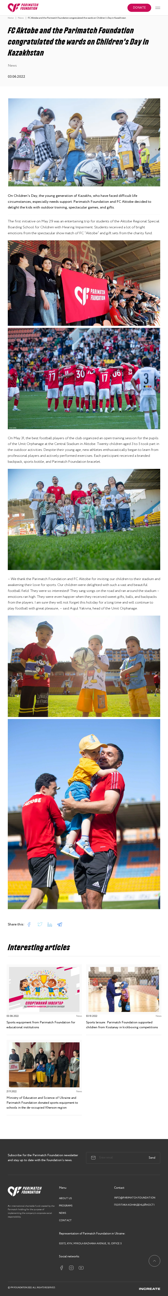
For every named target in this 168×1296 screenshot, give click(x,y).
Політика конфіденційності (134, 1205)
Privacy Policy (38, 1286)
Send (152, 1158)
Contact (65, 1220)
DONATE (139, 8)
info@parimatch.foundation (134, 1198)
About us (65, 1198)
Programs (66, 1206)
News (62, 1213)
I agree (132, 1281)
